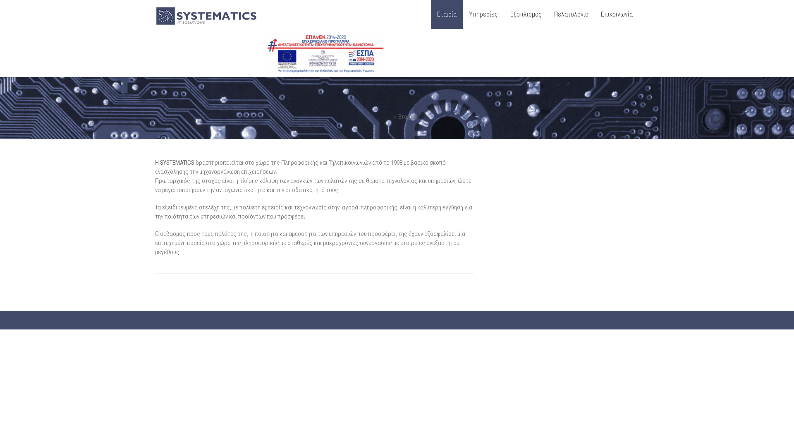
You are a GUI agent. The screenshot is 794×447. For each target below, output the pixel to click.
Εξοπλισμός (526, 14)
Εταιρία (447, 14)
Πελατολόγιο (571, 14)
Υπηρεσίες (483, 14)
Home (384, 116)
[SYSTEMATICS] (206, 25)
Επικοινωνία (617, 14)
